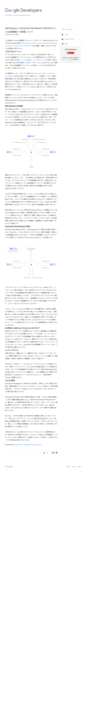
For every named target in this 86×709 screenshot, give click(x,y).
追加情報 (16, 62)
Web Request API (36, 73)
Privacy (74, 466)
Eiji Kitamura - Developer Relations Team (28, 444)
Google (68, 466)
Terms (79, 466)
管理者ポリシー (19, 364)
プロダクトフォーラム (70, 58)
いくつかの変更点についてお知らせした (32, 60)
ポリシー (24, 375)
